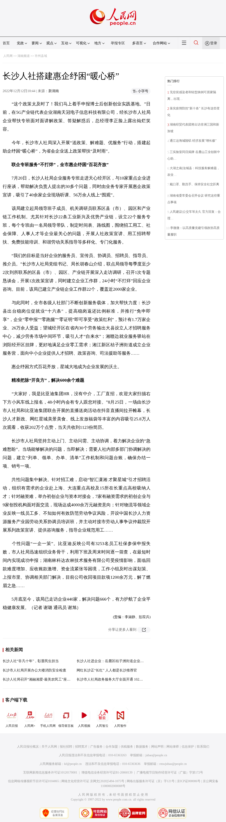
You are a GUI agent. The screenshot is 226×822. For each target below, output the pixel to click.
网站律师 (172, 746)
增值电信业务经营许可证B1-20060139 (106, 772)
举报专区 (118, 43)
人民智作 (120, 725)
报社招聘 (66, 746)
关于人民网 (49, 746)
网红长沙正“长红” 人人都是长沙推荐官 (107, 670)
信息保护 (188, 746)
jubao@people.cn (156, 755)
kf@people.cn (73, 764)
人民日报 (12, 725)
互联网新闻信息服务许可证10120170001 (50, 772)
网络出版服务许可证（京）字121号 (151, 781)
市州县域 (41, 56)
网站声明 (157, 746)
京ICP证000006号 (188, 781)
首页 (6, 43)
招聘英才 (81, 746)
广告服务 (96, 746)
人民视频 (84, 725)
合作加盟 (111, 746)
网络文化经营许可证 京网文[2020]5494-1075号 (92, 781)
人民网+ (29, 725)
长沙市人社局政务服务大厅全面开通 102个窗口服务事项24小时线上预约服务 (136, 679)
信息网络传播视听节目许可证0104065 (33, 781)
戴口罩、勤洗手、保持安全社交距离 (194, 184)
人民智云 (102, 725)
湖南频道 (23, 56)
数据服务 (142, 746)
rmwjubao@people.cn (173, 764)
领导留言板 (66, 725)
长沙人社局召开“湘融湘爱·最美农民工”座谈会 (38, 679)
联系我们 (203, 746)
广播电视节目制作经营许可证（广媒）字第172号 (170, 772)
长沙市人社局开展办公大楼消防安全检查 (34, 670)
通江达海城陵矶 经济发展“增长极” (193, 140)
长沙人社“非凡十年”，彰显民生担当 (31, 661)
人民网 (8, 56)
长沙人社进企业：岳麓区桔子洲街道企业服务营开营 (117, 661)
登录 (213, 43)
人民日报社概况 (28, 746)
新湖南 (53, 91)
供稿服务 (127, 746)
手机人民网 (48, 725)
